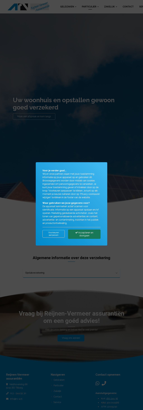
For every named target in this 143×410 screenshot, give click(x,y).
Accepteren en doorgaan (85, 234)
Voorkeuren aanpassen (53, 233)
